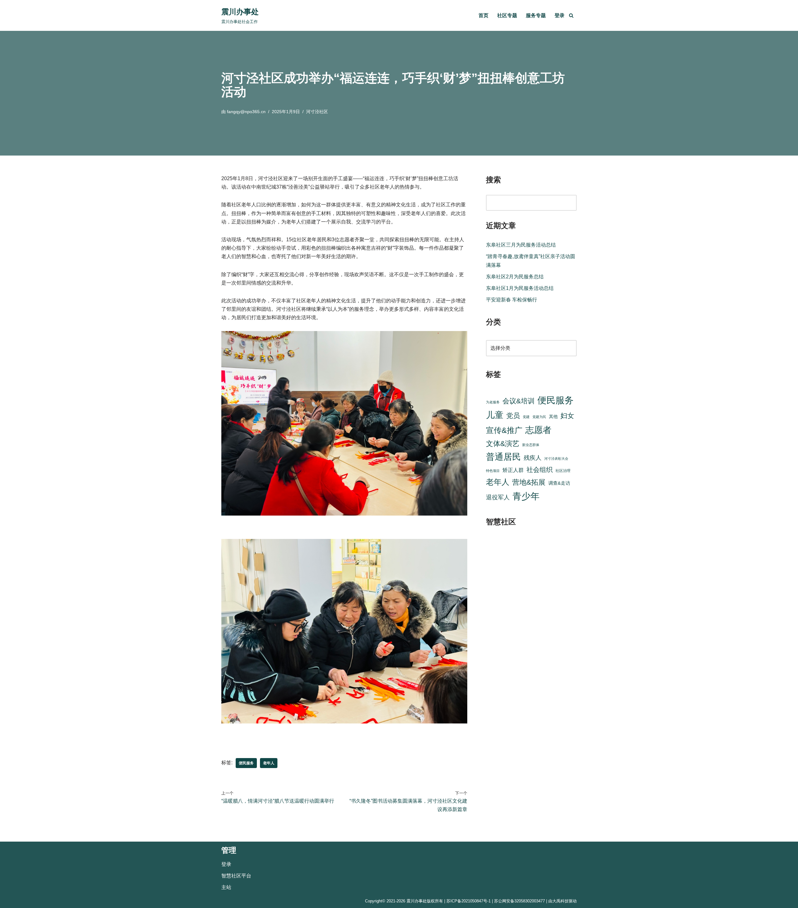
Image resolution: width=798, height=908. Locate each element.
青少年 (526, 496)
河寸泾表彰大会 (556, 458)
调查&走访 (559, 483)
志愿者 (538, 430)
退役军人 (498, 497)
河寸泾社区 (317, 111)
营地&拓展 (529, 482)
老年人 (268, 763)
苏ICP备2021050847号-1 (468, 901)
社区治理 (562, 470)
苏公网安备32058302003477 (519, 901)
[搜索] (571, 15)
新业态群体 (530, 445)
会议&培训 (518, 401)
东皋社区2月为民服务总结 (515, 276)
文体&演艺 (502, 444)
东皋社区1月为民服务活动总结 (520, 288)
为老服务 (493, 402)
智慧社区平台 (236, 875)
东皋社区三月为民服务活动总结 (521, 244)
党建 (526, 417)
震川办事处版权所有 (424, 901)
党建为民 (539, 417)
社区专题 (507, 15)
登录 (560, 15)
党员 (513, 416)
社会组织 (539, 469)
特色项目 (493, 471)
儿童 (494, 415)
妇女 (567, 416)
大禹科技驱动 (564, 901)
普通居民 (503, 457)
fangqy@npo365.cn (246, 111)
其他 (553, 416)
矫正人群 (513, 470)
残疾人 (532, 457)
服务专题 (536, 15)
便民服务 (246, 763)
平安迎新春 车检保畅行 (511, 299)
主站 (226, 887)
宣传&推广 (504, 430)
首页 (483, 15)
